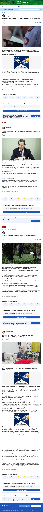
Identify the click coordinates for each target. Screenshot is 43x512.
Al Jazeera (4, 167)
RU (37, 6)
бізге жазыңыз (15, 89)
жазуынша (15, 280)
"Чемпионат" (11, 268)
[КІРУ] (40, 7)
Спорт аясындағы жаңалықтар (11, 229)
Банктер (7, 329)
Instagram (36, 116)
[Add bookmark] (38, 217)
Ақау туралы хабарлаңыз (24, 506)
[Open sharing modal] (27, 217)
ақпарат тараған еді (10, 292)
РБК (3, 180)
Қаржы (3, 329)
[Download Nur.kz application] (21, 2)
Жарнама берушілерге (36, 506)
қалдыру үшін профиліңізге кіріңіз (26, 106)
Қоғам (3, 12)
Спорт (3, 229)
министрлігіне (34, 52)
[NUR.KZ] (21, 6)
